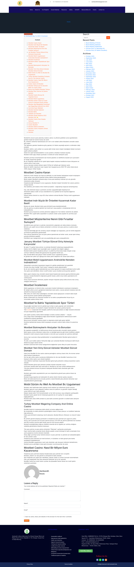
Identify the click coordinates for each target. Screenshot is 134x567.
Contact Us (101, 9)
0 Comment (44, 36)
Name (26, 503)
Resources (64, 9)
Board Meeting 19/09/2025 (94, 46)
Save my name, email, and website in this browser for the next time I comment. (48, 516)
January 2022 (90, 91)
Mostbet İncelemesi (34, 59)
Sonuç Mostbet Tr (33, 123)
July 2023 (89, 60)
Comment (27, 489)
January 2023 (90, 71)
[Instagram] (100, 560)
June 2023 (89, 62)
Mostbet (30, 132)
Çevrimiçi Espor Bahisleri (35, 108)
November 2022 (91, 75)
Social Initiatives (55, 9)
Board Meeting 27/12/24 (93, 43)
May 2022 (89, 84)
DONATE (77, 9)
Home (31, 9)
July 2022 (89, 80)
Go (108, 37)
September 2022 (91, 76)
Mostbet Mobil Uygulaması (36, 98)
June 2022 (89, 82)
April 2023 (89, 65)
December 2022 (91, 73)
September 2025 (91, 58)
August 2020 (90, 97)
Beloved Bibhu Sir (86, 9)
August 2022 (90, 78)
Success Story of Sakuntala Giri (95, 48)
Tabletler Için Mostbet (34, 113)
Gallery (71, 9)
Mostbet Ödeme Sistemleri (36, 126)
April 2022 (89, 86)
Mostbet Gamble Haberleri (36, 110)
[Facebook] (97, 560)
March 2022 (89, 88)
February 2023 (90, 69)
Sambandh (28, 36)
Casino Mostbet (33, 125)
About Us (37, 9)
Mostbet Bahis (32, 112)
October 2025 (90, 56)
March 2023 (89, 67)
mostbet (29, 310)
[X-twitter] (106, 560)
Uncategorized (28, 34)
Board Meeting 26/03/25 (93, 44)
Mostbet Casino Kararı (34, 43)
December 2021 (90, 93)
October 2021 (90, 95)
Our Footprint (45, 9)
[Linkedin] (103, 560)
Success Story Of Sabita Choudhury (96, 50)
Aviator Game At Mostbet (35, 84)
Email (26, 510)
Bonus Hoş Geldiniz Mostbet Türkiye (39, 89)
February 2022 (90, 89)
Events (94, 9)
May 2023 (89, 63)
